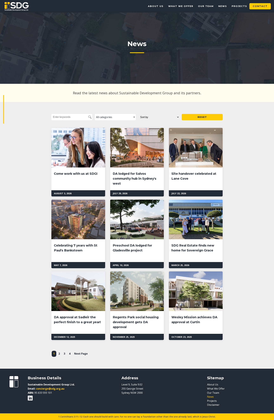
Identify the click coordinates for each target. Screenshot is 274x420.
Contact (260, 6)
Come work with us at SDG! (76, 174)
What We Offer (180, 6)
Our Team (206, 6)
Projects (239, 6)
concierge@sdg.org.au (50, 388)
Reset (202, 117)
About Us (155, 6)
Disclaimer (213, 405)
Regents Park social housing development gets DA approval (136, 322)
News (222, 6)
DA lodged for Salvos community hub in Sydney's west (134, 178)
